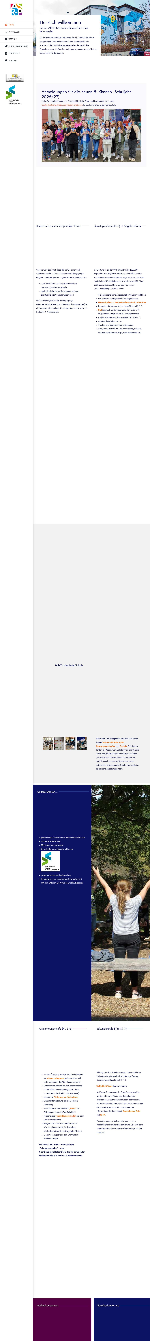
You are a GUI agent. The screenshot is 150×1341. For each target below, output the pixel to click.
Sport (102, 1115)
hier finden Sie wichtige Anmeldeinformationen (62, 105)
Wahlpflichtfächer (104, 1086)
